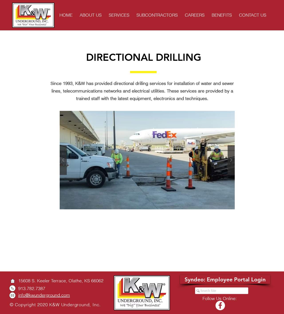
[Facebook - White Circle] (220, 305)
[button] (147, 160)
